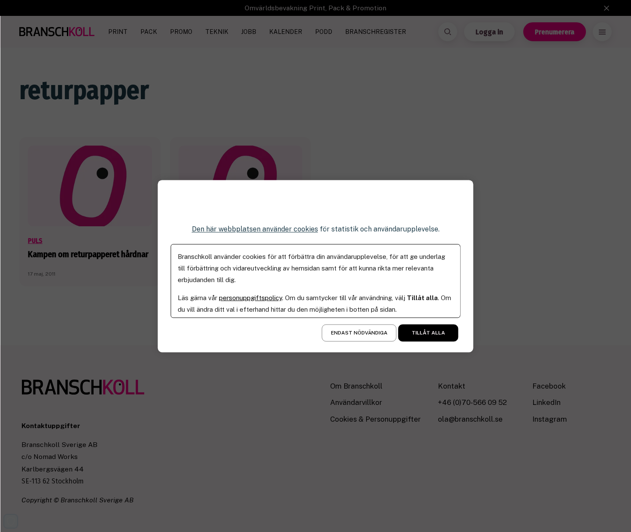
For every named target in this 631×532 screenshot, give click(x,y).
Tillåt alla (428, 333)
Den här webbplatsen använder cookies (255, 229)
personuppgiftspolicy (250, 297)
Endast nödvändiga (359, 333)
